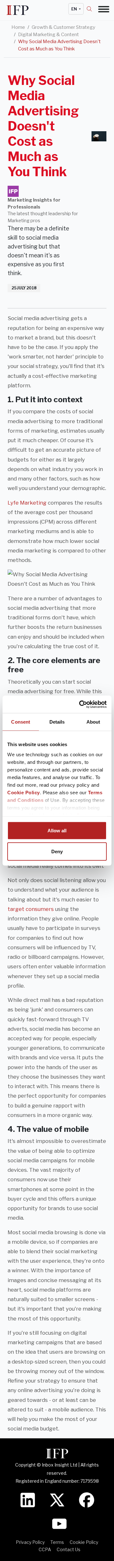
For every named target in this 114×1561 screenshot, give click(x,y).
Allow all (57, 830)
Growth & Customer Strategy (63, 27)
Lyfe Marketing (27, 503)
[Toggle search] (92, 9)
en (74, 8)
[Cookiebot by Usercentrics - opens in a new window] (80, 704)
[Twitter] (57, 1499)
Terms (57, 1542)
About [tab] (93, 722)
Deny (57, 851)
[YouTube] (59, 1523)
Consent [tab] (20, 722)
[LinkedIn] (28, 1499)
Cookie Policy (23, 792)
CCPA (45, 1549)
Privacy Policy (30, 1542)
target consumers (31, 909)
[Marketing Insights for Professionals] (13, 191)
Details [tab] (57, 722)
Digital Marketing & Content (48, 34)
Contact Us (68, 1549)
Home (18, 27)
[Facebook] (86, 1499)
